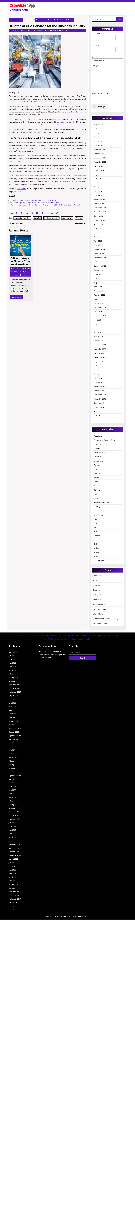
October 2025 (99, 166)
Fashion (97, 465)
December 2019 (100, 395)
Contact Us (97, 576)
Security (97, 527)
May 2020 (97, 374)
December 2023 (100, 258)
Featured (97, 469)
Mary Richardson (35, 30)
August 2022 (98, 270)
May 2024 (97, 237)
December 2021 (100, 303)
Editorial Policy (98, 614)
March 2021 (98, 336)
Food (96, 482)
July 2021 (97, 320)
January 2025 (99, 203)
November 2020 (100, 349)
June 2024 (97, 233)
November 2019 (100, 399)
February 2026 (99, 149)
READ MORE (17, 297)
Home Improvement (101, 502)
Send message (99, 106)
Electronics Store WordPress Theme (60, 916)
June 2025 (97, 183)
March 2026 (98, 145)
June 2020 (97, 370)
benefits (37, 218)
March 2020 (98, 382)
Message (95, 66)
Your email (96, 45)
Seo (95, 531)
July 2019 (97, 415)
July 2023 (97, 262)
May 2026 (97, 137)
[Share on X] (22, 213)
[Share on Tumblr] (47, 213)
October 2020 (99, 353)
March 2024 (98, 245)
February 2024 (99, 249)
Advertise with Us (99, 604)
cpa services (67, 218)
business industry (51, 218)
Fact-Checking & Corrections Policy (105, 619)
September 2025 (100, 170)
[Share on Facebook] (17, 213)
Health (96, 498)
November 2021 (100, 307)
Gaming (97, 490)
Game (96, 486)
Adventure (98, 436)
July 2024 (97, 228)
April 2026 (98, 141)
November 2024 (100, 212)
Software (97, 536)
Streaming (97, 540)
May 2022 (97, 282)
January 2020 (99, 391)
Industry (97, 506)
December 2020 (100, 345)
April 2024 (98, 241)
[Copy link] (57, 213)
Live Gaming (98, 515)
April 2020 (98, 378)
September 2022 (100, 266)
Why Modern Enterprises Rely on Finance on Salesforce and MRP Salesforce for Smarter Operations (46, 205)
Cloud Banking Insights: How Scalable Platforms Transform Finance (34, 203)
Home (95, 580)
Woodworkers (99, 561)
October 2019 (99, 403)
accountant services (22, 218)
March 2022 (98, 291)
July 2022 (97, 274)
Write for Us (97, 600)
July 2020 (97, 366)
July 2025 (97, 179)
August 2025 (98, 174)
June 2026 (97, 133)
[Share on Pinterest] (37, 213)
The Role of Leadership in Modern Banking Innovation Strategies (33, 200)
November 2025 (100, 162)
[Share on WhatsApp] (32, 213)
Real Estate (98, 523)
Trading (96, 552)
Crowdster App (19, 9)
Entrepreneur (99, 461)
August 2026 (98, 125)
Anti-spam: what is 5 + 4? (101, 93)
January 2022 (99, 299)
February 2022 (99, 295)
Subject (94, 57)
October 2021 (99, 312)
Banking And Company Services (105, 440)
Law (95, 511)
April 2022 (98, 287)
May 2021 (97, 328)
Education (97, 457)
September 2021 (100, 316)
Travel (96, 556)
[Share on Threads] (52, 213)
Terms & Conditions (100, 609)
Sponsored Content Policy (102, 623)
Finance (79, 218)
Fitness (96, 477)
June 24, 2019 (18, 269)
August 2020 (98, 361)
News (96, 519)
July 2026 (97, 129)
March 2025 (98, 195)
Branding (97, 444)
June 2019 (97, 420)
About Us (96, 585)
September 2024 (100, 220)
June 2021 (97, 324)
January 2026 (99, 154)
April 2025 (98, 191)
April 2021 (98, 332)
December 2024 (100, 208)
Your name (96, 34)
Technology (98, 548)
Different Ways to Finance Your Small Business (20, 261)
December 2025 (100, 158)
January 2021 (99, 341)
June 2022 (97, 278)
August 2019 (98, 411)
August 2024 (98, 224)
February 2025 (99, 199)
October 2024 (99, 216)
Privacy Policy (98, 595)
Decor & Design (99, 453)
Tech (95, 544)
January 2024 (99, 253)
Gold (96, 494)
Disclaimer (97, 590)
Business (97, 448)
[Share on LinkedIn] (27, 213)
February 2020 (99, 386)
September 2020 (100, 357)
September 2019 (100, 407)
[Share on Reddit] (42, 213)
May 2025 (97, 187)
